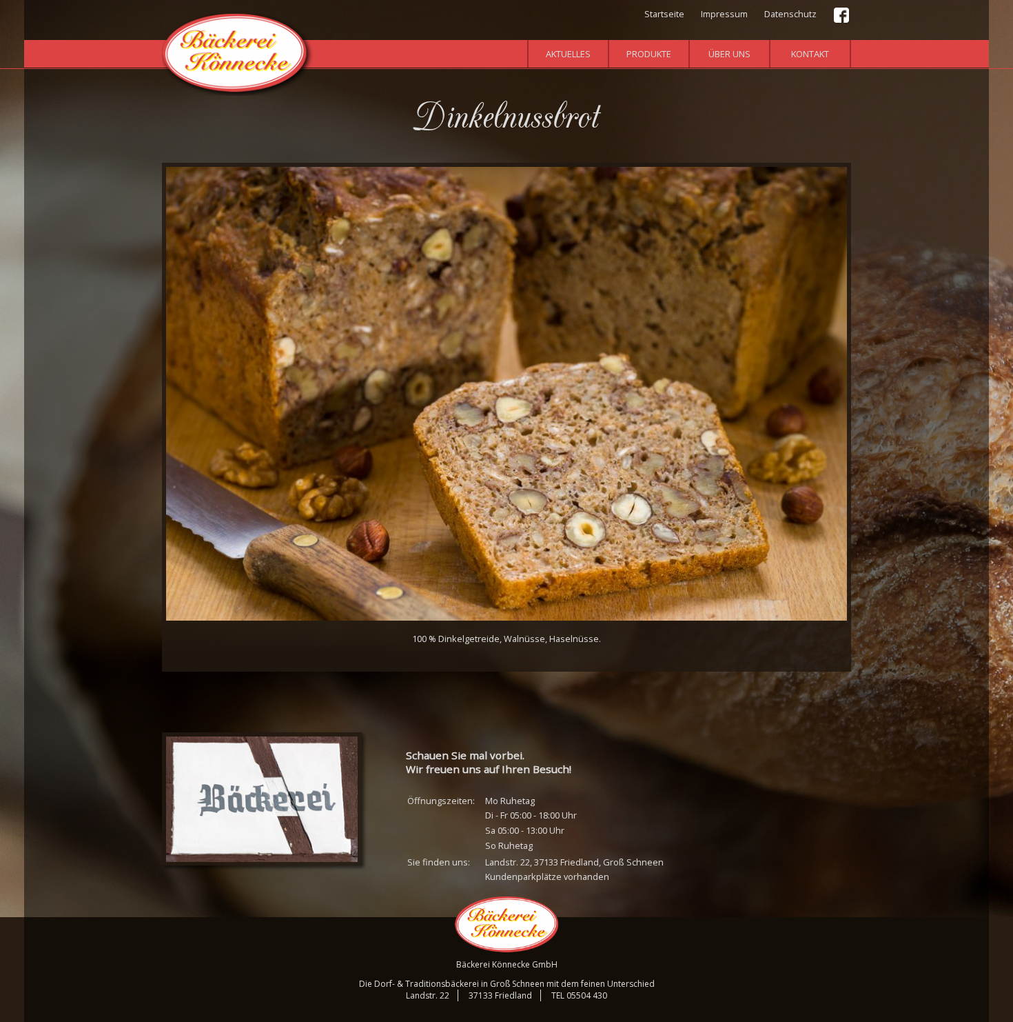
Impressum (724, 14)
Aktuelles (568, 54)
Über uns (729, 54)
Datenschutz (790, 14)
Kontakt (810, 54)
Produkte (648, 54)
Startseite (664, 14)
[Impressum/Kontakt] (262, 798)
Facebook (842, 16)
